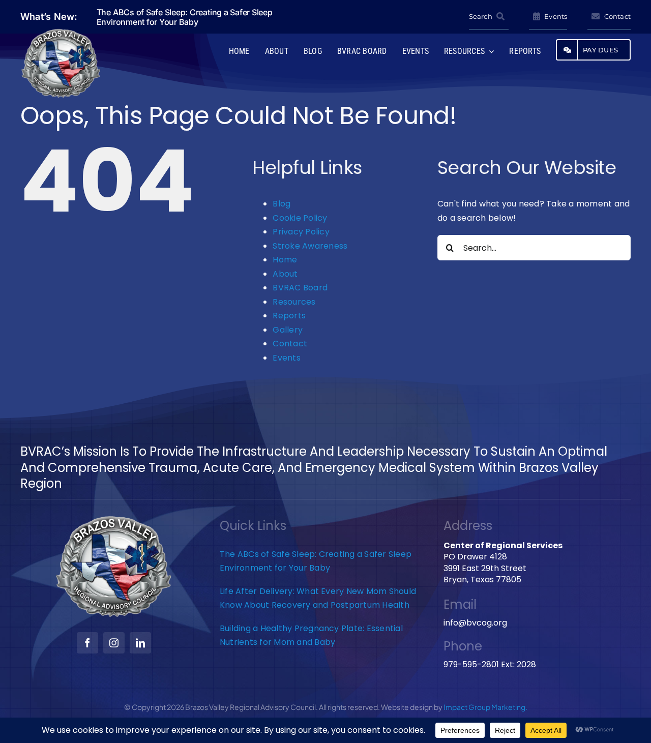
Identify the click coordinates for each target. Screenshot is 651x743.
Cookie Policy (300, 218)
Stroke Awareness (310, 246)
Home (285, 259)
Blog (281, 204)
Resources (294, 302)
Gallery (288, 330)
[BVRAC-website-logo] (61, 32)
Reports (289, 315)
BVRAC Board (300, 287)
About (285, 274)
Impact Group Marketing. (485, 706)
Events (286, 358)
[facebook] (87, 642)
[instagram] (114, 642)
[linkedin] (140, 642)
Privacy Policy (301, 231)
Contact (290, 343)
